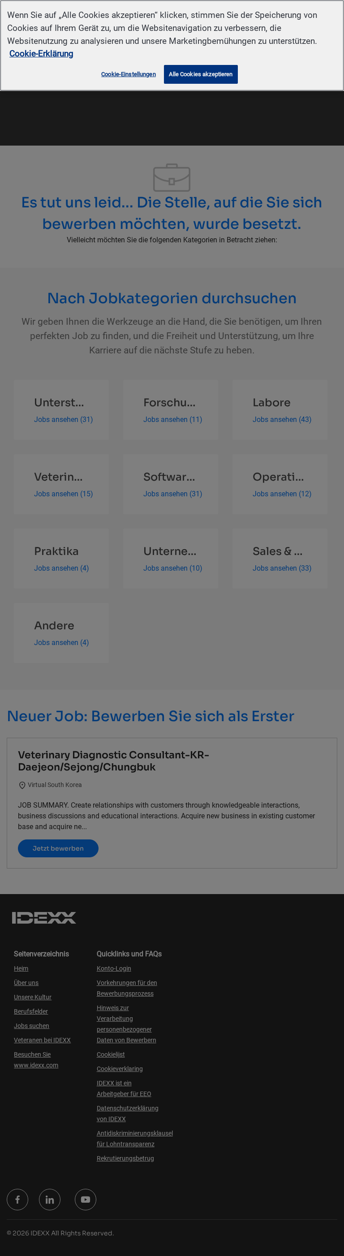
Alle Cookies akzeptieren (200, 74)
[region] (172, 45)
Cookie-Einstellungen (128, 74)
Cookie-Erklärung (41, 53)
